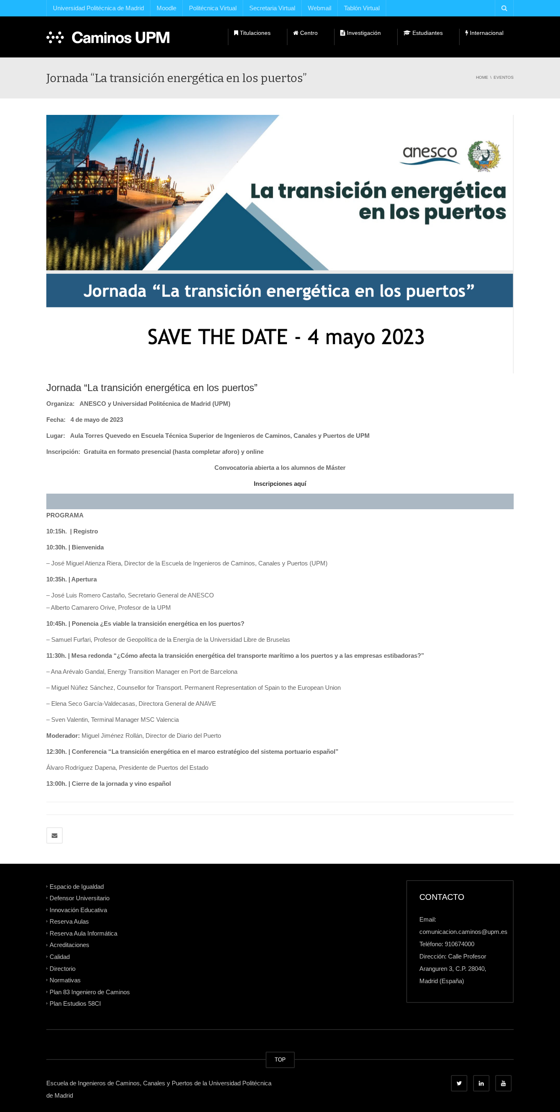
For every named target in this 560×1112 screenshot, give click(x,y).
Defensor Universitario (79, 898)
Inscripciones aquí (280, 483)
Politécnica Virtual (213, 8)
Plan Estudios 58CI (75, 1003)
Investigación (363, 33)
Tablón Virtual (362, 8)
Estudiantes (427, 33)
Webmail (319, 8)
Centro (308, 33)
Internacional (485, 33)
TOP (280, 1060)
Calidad (60, 956)
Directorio (62, 968)
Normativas (65, 980)
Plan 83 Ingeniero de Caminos (90, 991)
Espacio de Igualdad (77, 886)
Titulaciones (254, 33)
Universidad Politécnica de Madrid (98, 8)
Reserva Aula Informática (83, 932)
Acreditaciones (69, 944)
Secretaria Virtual (272, 8)
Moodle (166, 8)
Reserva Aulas (69, 921)
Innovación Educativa (78, 909)
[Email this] (54, 835)
